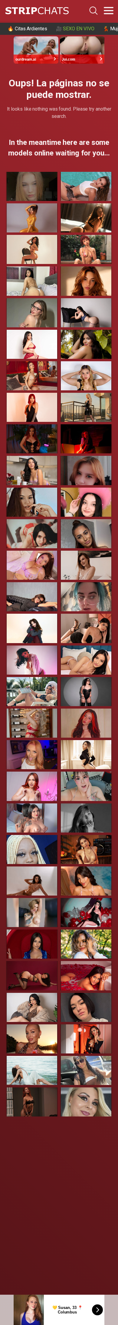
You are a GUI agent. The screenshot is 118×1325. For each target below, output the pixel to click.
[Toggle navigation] (108, 10)
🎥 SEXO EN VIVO (75, 29)
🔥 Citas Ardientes (27, 29)
